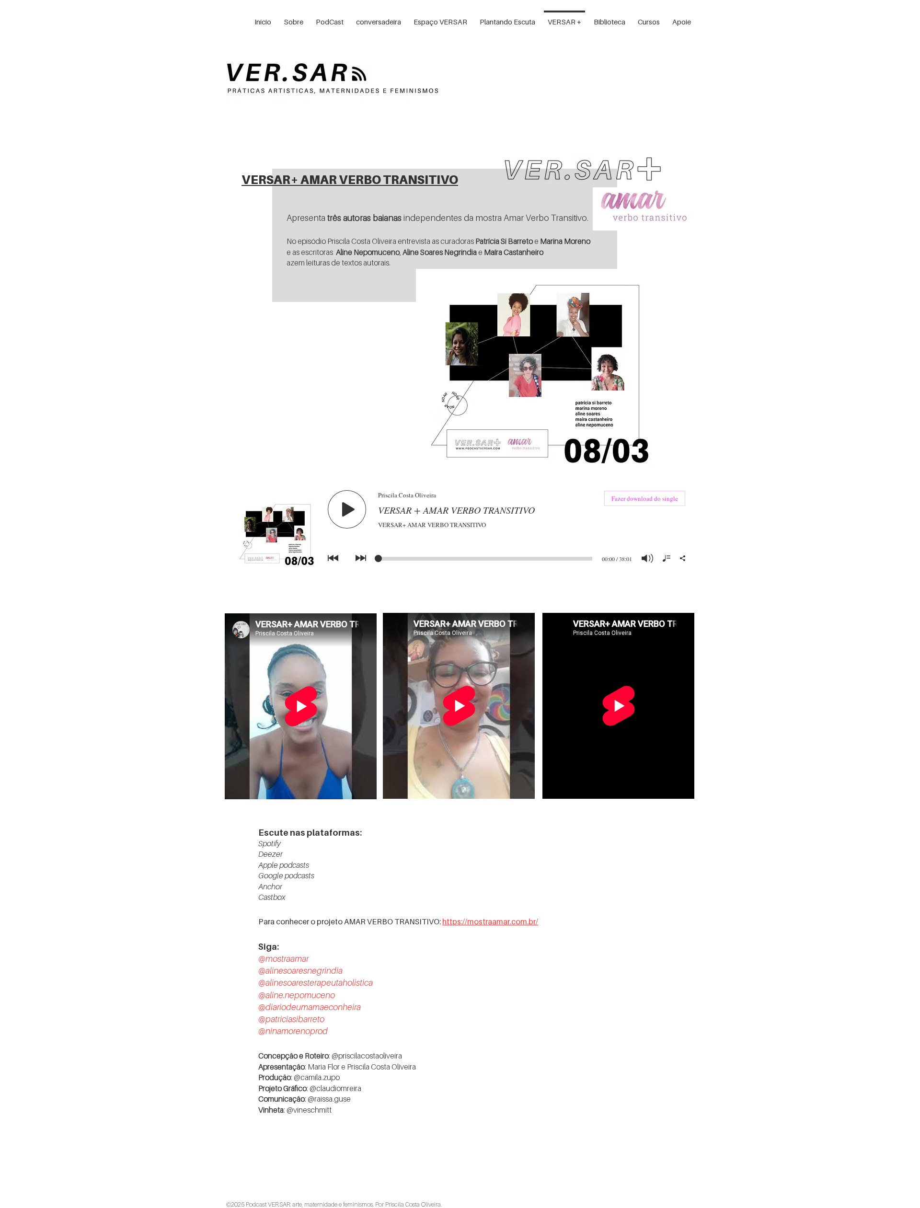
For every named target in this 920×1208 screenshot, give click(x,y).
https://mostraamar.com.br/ (490, 921)
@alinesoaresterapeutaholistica (315, 983)
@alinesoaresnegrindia (300, 971)
